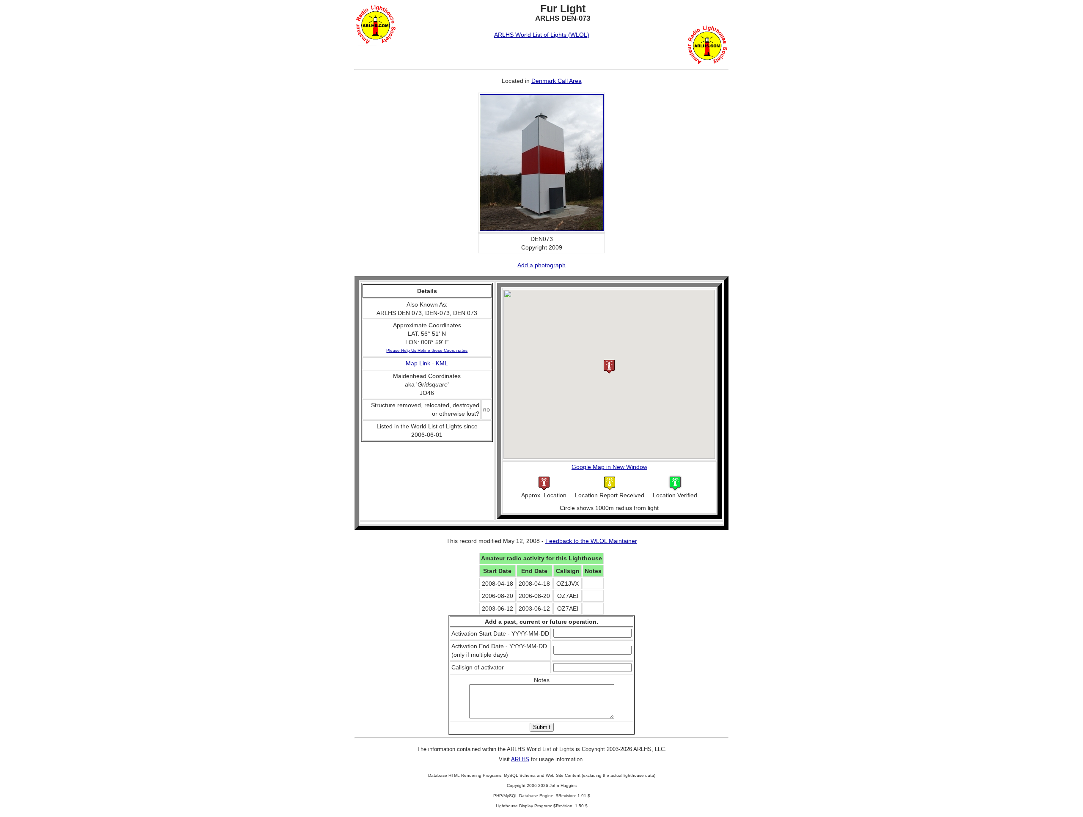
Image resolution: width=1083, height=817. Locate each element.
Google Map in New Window (609, 466)
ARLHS (520, 759)
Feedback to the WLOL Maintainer (591, 540)
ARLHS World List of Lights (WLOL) (541, 34)
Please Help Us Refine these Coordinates (426, 350)
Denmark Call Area (556, 80)
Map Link (418, 363)
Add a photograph (541, 265)
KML (442, 363)
